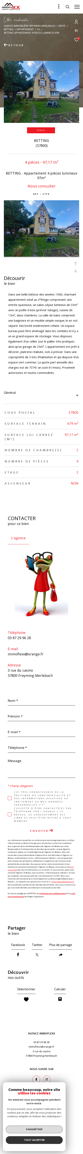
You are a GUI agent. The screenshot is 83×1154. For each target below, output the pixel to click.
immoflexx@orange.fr (25, 654)
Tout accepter (34, 1140)
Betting (9, 29)
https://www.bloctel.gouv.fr (63, 881)
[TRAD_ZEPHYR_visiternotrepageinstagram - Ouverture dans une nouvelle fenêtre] (47, 1079)
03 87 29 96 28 (19, 637)
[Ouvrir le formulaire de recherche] (67, 7)
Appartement (25, 29)
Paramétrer (34, 1129)
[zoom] (41, 256)
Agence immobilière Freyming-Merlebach (29, 25)
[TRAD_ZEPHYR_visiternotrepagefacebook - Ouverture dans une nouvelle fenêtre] (36, 1079)
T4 (38, 29)
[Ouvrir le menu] (77, 7)
